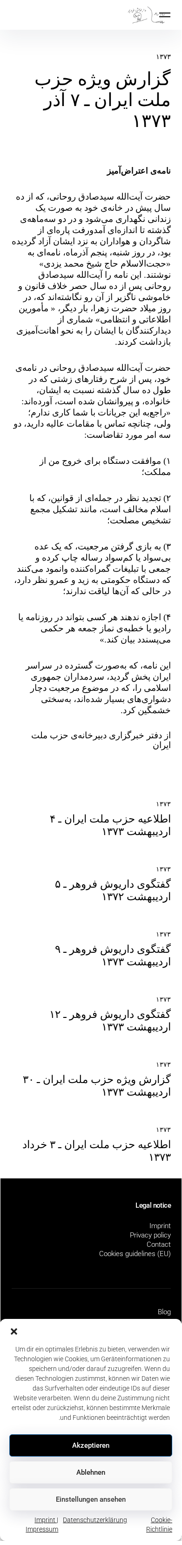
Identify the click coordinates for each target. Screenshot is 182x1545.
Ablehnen (90, 1472)
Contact (159, 1244)
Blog (164, 1312)
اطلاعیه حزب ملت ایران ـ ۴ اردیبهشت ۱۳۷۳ (110, 825)
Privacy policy (150, 1235)
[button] (14, 1330)
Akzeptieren (90, 1445)
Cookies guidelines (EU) (135, 1254)
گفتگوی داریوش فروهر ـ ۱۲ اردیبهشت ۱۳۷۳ (110, 1020)
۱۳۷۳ (163, 57)
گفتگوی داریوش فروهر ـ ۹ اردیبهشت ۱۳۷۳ (113, 955)
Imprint (160, 1226)
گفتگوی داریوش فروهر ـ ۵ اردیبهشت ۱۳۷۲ (113, 890)
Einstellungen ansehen (91, 1499)
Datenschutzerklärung (95, 1520)
